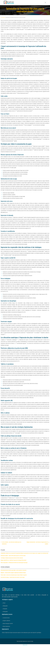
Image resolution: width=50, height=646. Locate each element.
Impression (3, 17)
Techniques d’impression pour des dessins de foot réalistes (12, 558)
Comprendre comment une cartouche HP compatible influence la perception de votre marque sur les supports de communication (24, 553)
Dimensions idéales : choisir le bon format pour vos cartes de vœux (13, 555)
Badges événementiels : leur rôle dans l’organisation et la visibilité (37, 543)
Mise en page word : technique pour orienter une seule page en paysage (14, 562)
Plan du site (25, 645)
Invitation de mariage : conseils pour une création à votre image (12, 577)
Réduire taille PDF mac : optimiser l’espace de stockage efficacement (13, 560)
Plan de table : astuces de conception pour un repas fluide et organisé (14, 575)
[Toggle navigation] (45, 3)
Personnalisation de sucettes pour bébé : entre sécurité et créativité (13, 570)
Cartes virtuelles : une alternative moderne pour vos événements (11, 543)
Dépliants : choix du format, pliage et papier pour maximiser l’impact (13, 573)
